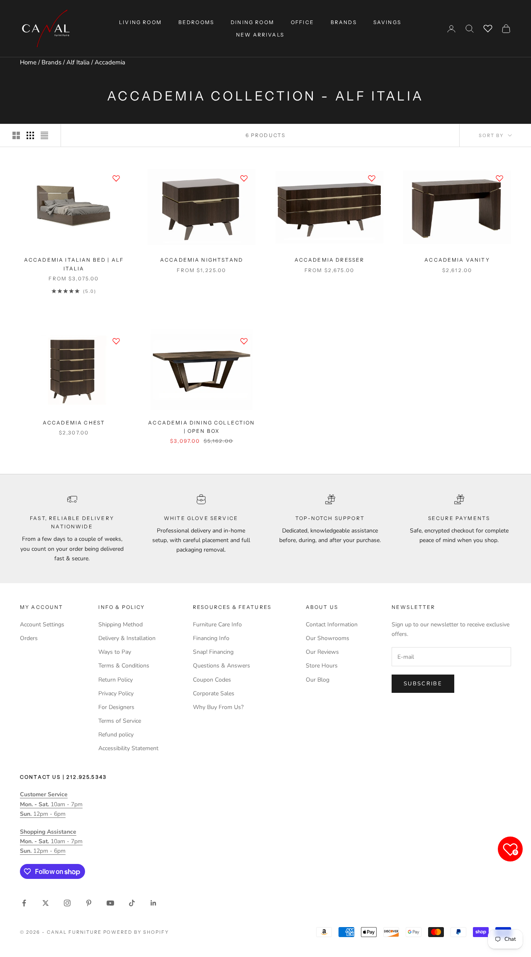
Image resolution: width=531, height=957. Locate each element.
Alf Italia (78, 62)
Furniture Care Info (217, 624)
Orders (29, 638)
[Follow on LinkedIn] (153, 903)
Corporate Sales (213, 693)
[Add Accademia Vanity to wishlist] (499, 178)
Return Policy (115, 680)
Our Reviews (322, 652)
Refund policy (116, 735)
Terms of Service (119, 721)
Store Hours (322, 666)
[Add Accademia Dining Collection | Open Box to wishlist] (243, 341)
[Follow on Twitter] (45, 903)
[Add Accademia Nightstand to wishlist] (243, 178)
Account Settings (42, 624)
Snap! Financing (213, 652)
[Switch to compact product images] (44, 135)
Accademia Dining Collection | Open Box (201, 427)
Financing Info (211, 638)
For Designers (116, 707)
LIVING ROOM (140, 22)
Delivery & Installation (127, 638)
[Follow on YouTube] (110, 903)
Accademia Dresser (330, 260)
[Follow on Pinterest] (89, 903)
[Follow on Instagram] (67, 903)
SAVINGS (387, 22)
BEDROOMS (196, 22)
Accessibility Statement (128, 748)
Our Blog (317, 680)
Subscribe (423, 683)
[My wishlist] (488, 27)
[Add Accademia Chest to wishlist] (116, 341)
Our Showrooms (327, 638)
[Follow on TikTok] (132, 903)
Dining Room (252, 22)
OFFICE (302, 22)
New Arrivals (260, 35)
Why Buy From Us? (218, 707)
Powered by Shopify (136, 932)
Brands (51, 62)
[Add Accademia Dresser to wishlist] (371, 178)
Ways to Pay (114, 652)
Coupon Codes (212, 680)
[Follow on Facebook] (24, 903)
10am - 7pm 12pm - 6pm (51, 803)
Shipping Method (120, 624)
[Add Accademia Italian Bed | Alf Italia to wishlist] (116, 178)
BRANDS (344, 22)
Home (28, 62)
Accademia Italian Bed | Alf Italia (74, 264)
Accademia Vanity (457, 260)
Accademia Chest (74, 423)
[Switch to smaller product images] (30, 135)
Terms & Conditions (123, 666)
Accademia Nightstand (201, 260)
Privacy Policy (116, 693)
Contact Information (332, 624)
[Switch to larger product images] (16, 135)
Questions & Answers (221, 666)
